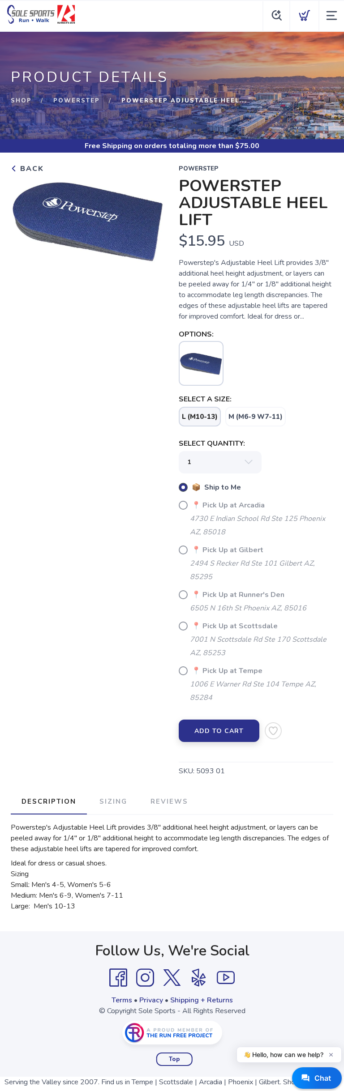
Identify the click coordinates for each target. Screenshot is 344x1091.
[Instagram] (145, 977)
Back (30, 169)
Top (174, 1059)
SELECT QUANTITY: (212, 443)
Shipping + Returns (201, 1000)
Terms (122, 1000)
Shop (21, 101)
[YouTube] (225, 977)
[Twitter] (172, 977)
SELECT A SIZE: (205, 399)
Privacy (151, 1000)
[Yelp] (198, 977)
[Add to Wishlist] (273, 730)
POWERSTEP (76, 101)
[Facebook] (118, 977)
